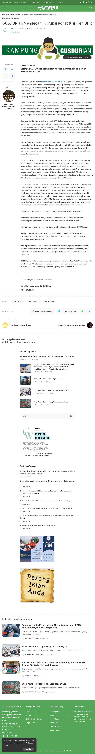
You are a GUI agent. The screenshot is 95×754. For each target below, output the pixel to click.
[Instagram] (83, 2)
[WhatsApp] (88, 2)
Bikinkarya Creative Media (62, 751)
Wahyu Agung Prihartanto (34, 654)
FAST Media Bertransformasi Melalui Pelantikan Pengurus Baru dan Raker (47, 508)
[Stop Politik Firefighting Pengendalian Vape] (25, 403)
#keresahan (35, 301)
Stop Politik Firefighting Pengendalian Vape (51, 402)
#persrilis (50, 301)
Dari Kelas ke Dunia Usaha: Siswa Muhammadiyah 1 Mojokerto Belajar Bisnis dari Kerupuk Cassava (54, 663)
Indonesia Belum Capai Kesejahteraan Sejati (51, 390)
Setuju (28, 749)
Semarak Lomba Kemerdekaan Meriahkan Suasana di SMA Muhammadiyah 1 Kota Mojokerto (51, 626)
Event (4, 18)
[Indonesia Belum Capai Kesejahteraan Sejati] (25, 391)
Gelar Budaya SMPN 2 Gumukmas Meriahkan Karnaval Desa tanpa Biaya (47, 356)
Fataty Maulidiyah (31, 638)
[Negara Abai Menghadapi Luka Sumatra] (9, 96)
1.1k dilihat (31, 28)
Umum (16, 18)
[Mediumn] (91, 2)
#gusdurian (19, 301)
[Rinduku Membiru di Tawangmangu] (25, 380)
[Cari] (90, 8)
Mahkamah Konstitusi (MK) (51, 81)
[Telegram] (86, 2)
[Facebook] (78, 2)
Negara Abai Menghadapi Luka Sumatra (8, 106)
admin (12, 28)
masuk (15, 342)
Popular (10, 18)
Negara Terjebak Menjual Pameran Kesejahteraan (39, 525)
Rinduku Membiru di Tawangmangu (47, 379)
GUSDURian (47, 211)
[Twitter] (80, 2)
